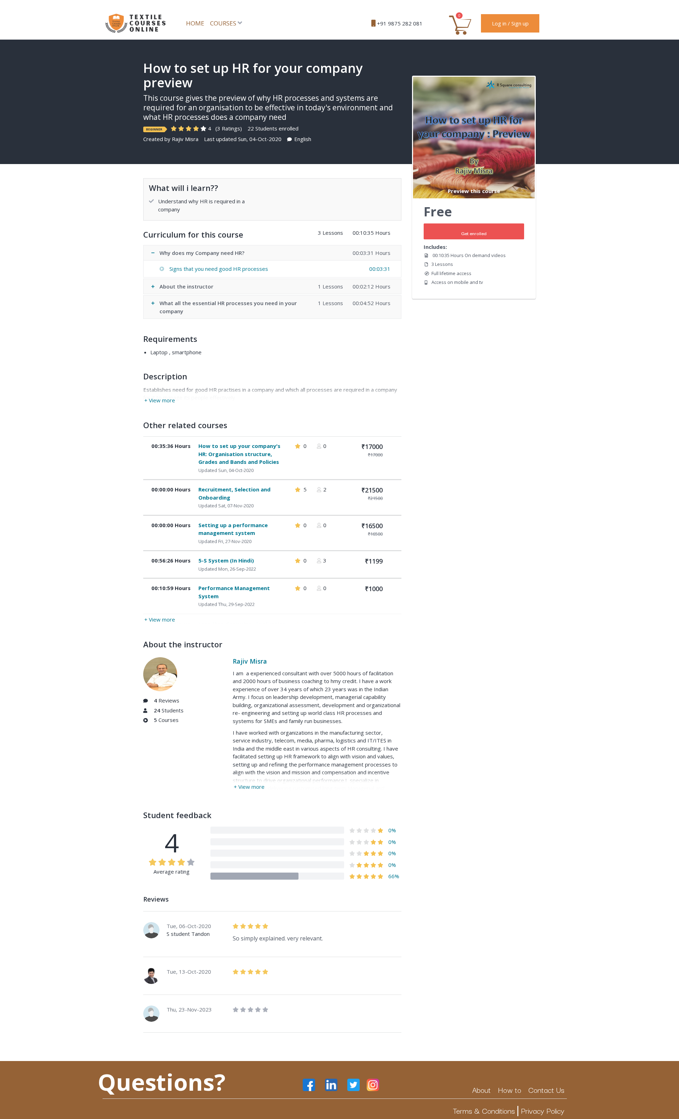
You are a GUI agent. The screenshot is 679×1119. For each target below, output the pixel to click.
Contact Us (546, 1089)
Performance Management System (234, 592)
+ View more (159, 400)
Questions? (162, 1081)
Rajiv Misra (185, 138)
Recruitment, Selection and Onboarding (234, 493)
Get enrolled (474, 233)
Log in (499, 23)
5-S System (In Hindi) (226, 560)
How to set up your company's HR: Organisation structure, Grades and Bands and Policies (239, 453)
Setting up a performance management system (233, 529)
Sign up (520, 23)
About (481, 1089)
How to (509, 1089)
